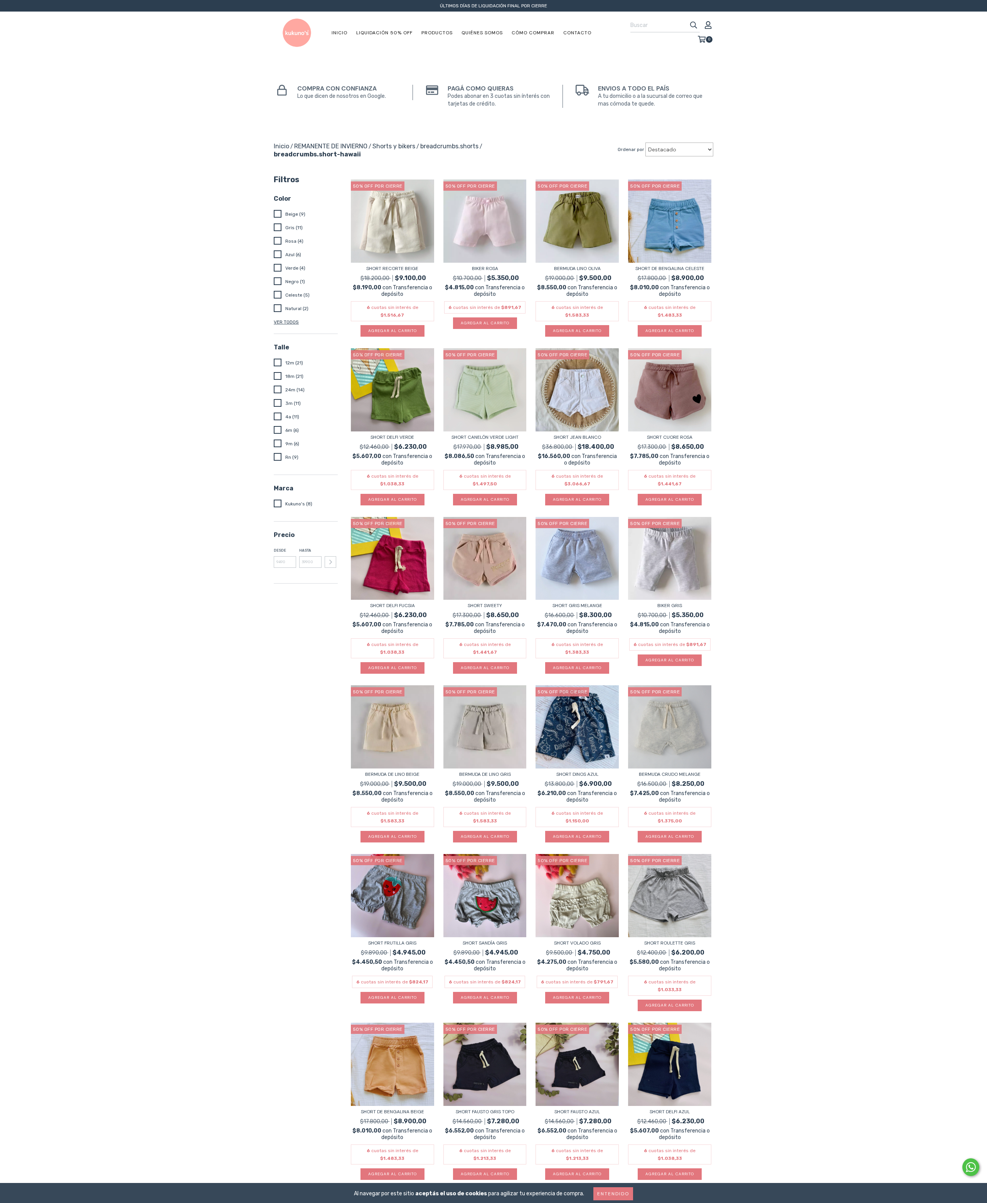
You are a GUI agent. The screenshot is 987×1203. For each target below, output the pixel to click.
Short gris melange (577, 605)
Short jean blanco (577, 437)
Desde (280, 550)
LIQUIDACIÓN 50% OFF (384, 33)
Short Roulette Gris (669, 943)
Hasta (305, 550)
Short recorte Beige (392, 268)
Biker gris (669, 605)
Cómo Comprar (533, 33)
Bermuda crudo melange (670, 774)
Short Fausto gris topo (485, 1112)
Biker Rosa (485, 268)
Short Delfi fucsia (392, 605)
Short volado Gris (577, 943)
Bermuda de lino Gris (485, 774)
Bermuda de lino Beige (392, 774)
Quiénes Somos (482, 33)
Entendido (613, 1194)
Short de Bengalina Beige (392, 1112)
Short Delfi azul (670, 1112)
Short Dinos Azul (577, 774)
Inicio (339, 33)
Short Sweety (485, 605)
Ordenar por (631, 149)
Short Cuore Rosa (669, 437)
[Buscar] (693, 25)
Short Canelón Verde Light (485, 437)
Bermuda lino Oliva (577, 268)
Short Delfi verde (392, 437)
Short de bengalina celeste (669, 268)
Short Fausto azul (577, 1112)
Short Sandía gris (485, 943)
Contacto (577, 33)
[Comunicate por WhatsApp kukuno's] (970, 1167)
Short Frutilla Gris (392, 943)
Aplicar (330, 562)
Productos (437, 33)
